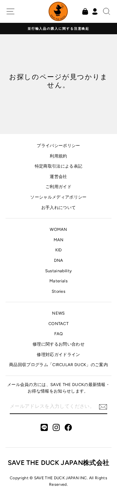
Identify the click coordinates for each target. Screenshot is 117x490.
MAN (59, 239)
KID (58, 249)
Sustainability (58, 270)
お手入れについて (58, 207)
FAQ (58, 333)
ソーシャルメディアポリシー (58, 197)
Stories (58, 291)
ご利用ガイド (59, 186)
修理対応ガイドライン (58, 354)
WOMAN (58, 229)
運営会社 (58, 176)
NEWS (58, 313)
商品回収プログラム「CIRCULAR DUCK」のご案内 (58, 364)
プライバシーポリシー (58, 145)
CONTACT (58, 323)
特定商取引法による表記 (59, 166)
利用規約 (58, 156)
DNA (58, 260)
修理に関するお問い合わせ (58, 344)
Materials (58, 280)
